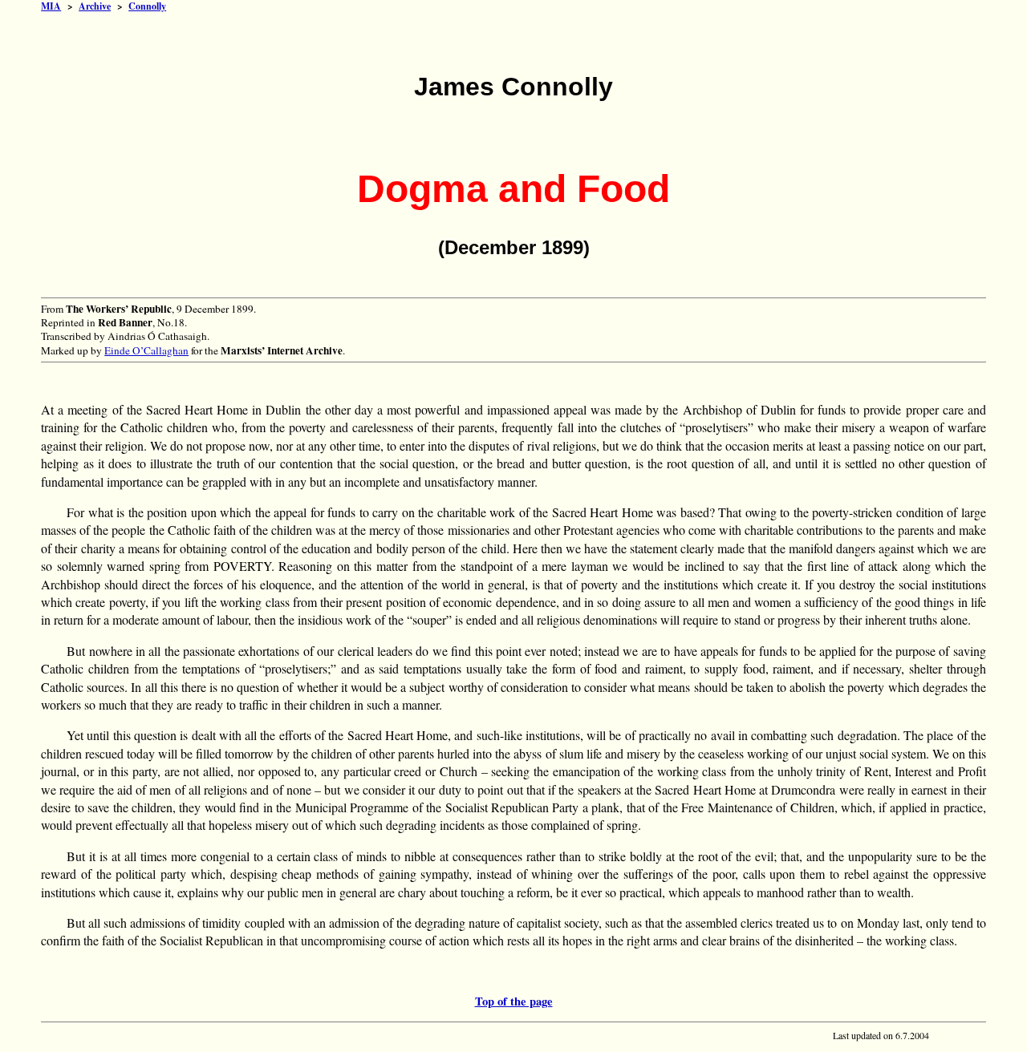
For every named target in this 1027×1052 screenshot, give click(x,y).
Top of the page (514, 1001)
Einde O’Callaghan (146, 350)
